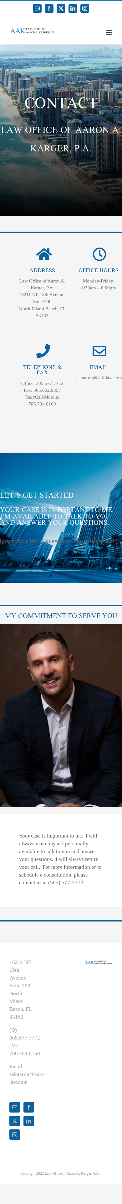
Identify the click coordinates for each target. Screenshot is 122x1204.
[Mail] (14, 1107)
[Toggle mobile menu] (109, 32)
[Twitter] (14, 1121)
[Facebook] (28, 1107)
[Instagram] (14, 1134)
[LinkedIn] (28, 1121)
